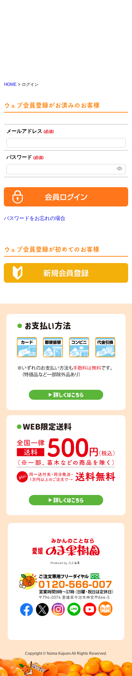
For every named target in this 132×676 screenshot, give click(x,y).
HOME (10, 84)
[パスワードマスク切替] (118, 169)
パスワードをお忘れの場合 (34, 218)
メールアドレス (30, 131)
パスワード (25, 157)
